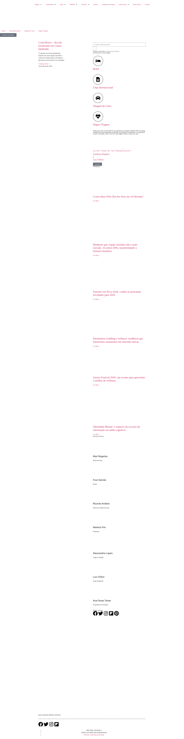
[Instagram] (106, 613)
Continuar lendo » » (44, 64)
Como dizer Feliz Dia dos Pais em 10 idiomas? (118, 196)
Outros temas (123, 4)
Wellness (72, 4)
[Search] (94, 48)
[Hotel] (98, 61)
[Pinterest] (116, 613)
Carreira (95, 4)
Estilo (61, 4)
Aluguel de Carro (29, 31)
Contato (147, 4)
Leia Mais (97, 164)
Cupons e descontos (106, 51)
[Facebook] (95, 613)
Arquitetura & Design (108, 4)
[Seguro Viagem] (98, 116)
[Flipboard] (111, 613)
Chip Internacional (14, 31)
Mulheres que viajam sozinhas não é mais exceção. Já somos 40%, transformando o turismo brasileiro (115, 247)
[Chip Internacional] (98, 79)
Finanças (84, 4)
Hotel (3, 31)
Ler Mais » (96, 201)
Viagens (36, 4)
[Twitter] (100, 613)
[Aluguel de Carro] (98, 98)
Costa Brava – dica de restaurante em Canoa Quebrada (50, 45)
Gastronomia (49, 4)
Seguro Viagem (43, 31)
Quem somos (137, 4)
